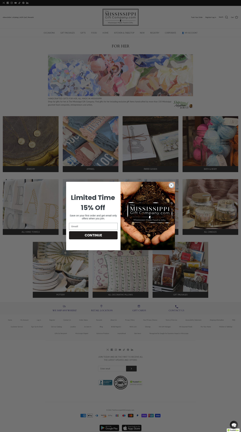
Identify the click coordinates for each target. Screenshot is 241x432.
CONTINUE (93, 235)
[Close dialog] (171, 185)
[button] (234, 425)
